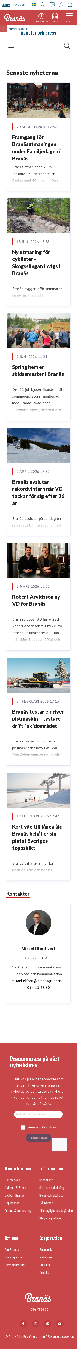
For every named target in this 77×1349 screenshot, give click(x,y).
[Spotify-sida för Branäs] (47, 1323)
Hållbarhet (46, 1202)
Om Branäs (12, 1249)
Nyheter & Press (15, 1187)
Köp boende (12, 1202)
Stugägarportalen (50, 1218)
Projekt (44, 1272)
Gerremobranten (15, 1264)
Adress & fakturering (18, 1210)
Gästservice (12, 1179)
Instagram (46, 1257)
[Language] (34, 5)
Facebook (45, 1249)
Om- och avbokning (51, 1187)
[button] (69, 17)
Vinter (6, 5)
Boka (55, 21)
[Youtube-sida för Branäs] (60, 1323)
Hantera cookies (62, 1336)
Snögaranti (46, 1179)
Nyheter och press (38, 33)
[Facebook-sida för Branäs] (23, 1323)
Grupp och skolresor (52, 1195)
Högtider (44, 1264)
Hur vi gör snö (14, 1257)
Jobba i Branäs (15, 1195)
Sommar (19, 5)
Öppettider (41, 21)
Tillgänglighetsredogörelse (56, 1210)
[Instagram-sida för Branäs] (35, 1323)
